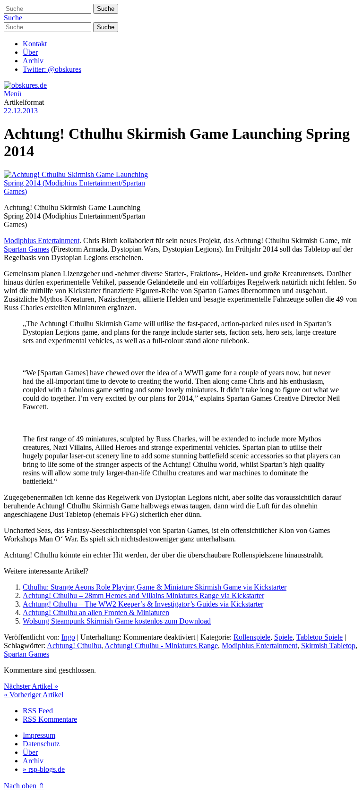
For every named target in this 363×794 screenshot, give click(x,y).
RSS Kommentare (50, 719)
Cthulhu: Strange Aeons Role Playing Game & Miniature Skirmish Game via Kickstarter (154, 587)
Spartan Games (26, 249)
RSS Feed (38, 711)
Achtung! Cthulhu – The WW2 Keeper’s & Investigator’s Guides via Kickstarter (143, 604)
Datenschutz (41, 744)
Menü (12, 94)
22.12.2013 (21, 111)
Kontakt (35, 44)
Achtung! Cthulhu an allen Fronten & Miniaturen (96, 612)
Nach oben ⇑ (24, 786)
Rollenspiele (251, 637)
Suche (13, 18)
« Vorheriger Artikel (33, 695)
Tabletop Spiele (319, 637)
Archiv (33, 61)
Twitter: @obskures (52, 69)
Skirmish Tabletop (328, 646)
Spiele (283, 637)
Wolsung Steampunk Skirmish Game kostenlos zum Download (117, 621)
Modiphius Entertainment (41, 241)
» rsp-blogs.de (44, 769)
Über (30, 52)
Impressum (39, 735)
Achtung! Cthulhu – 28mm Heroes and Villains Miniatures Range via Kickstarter (143, 595)
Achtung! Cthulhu (74, 646)
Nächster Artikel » (31, 686)
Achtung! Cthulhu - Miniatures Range (161, 646)
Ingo (68, 637)
